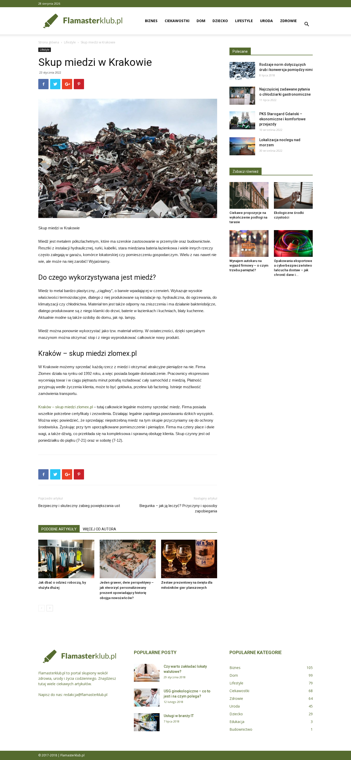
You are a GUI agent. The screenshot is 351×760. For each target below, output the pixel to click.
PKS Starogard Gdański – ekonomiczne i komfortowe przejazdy (282, 119)
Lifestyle (244, 20)
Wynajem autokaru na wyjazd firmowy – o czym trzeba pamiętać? (248, 265)
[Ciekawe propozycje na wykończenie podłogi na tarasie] (249, 195)
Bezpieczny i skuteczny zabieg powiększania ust (79, 505)
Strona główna (48, 42)
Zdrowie (288, 20)
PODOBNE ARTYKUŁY (59, 529)
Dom (201, 20)
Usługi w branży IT (179, 716)
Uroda (266, 20)
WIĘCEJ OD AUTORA (99, 529)
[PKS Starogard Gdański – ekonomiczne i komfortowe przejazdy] (242, 120)
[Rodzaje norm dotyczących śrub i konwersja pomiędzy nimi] (242, 71)
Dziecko (220, 20)
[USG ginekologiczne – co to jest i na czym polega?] (147, 698)
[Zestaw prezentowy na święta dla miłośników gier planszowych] (189, 559)
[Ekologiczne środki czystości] (293, 195)
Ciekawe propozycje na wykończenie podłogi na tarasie (248, 217)
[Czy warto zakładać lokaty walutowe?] (147, 673)
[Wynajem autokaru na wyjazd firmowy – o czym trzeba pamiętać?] (249, 243)
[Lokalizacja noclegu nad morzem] (242, 146)
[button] (306, 24)
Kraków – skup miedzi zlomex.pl (65, 407)
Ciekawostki (177, 20)
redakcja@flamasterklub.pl (85, 694)
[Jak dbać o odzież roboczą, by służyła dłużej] (66, 559)
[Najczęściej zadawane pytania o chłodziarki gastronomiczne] (242, 96)
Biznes (151, 20)
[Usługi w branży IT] (147, 722)
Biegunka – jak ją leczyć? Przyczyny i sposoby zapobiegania (178, 508)
